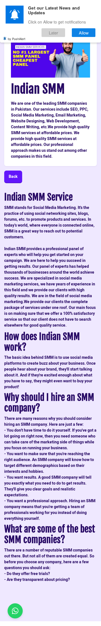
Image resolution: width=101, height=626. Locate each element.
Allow (84, 33)
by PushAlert (16, 38)
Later (53, 33)
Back (13, 177)
